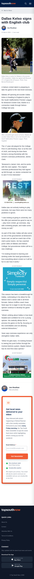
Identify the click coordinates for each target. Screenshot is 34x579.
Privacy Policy (6, 540)
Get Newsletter (17, 456)
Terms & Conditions (7, 535)
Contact (4, 526)
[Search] (26, 3)
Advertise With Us (7, 531)
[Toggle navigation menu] (30, 4)
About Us (4, 522)
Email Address (11, 445)
